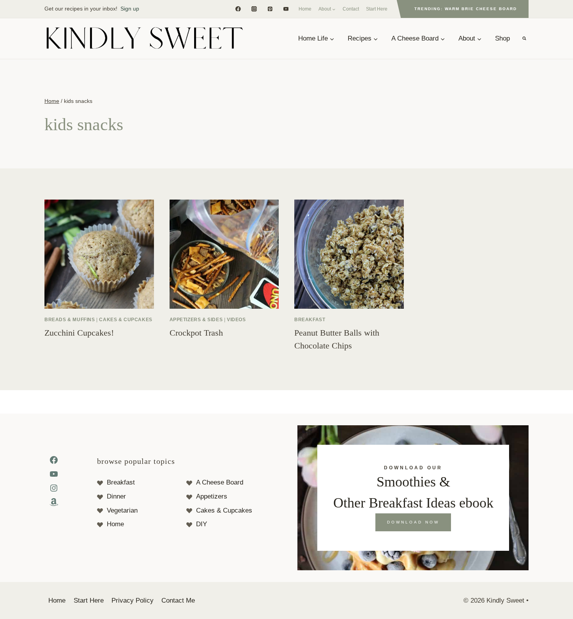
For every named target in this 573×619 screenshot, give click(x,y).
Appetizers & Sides (196, 319)
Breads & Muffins (69, 319)
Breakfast (309, 319)
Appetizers (211, 496)
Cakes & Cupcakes (125, 319)
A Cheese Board (219, 482)
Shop (502, 38)
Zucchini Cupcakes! (79, 333)
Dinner (116, 496)
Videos (236, 319)
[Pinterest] (270, 9)
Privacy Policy (132, 600)
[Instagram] (254, 9)
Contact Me (178, 600)
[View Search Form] (524, 38)
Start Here (376, 9)
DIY (201, 524)
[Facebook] (238, 9)
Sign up (129, 8)
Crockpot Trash (196, 333)
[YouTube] (286, 9)
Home (305, 9)
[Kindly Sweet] (144, 38)
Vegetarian (122, 510)
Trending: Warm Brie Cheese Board (465, 9)
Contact (351, 9)
